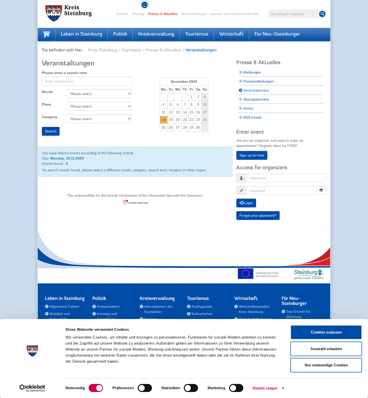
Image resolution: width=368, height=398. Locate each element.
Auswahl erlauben (326, 349)
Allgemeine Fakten (64, 306)
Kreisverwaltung (156, 34)
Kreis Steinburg (102, 50)
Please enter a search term (64, 73)
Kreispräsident (108, 306)
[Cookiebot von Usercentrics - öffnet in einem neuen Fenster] (32, 388)
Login (248, 203)
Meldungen (252, 72)
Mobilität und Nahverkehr (60, 316)
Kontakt (122, 14)
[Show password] (321, 190)
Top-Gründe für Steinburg (298, 314)
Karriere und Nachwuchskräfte (234, 14)
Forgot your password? (258, 215)
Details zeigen (265, 388)
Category (49, 117)
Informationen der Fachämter (158, 309)
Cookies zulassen (326, 332)
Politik (120, 34)
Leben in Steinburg (81, 34)
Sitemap (138, 14)
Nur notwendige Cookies (326, 365)
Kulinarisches (202, 314)
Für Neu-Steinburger (277, 34)
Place (46, 104)
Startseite (131, 50)
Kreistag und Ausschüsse (107, 316)
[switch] (145, 388)
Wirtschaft (231, 34)
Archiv (248, 108)
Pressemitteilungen (258, 81)
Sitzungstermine (256, 99)
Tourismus (196, 34)
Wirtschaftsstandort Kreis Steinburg (254, 309)
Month (47, 92)
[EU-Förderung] (259, 273)
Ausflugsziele (202, 306)
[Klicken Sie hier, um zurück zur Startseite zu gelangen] (46, 34)
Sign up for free (252, 155)
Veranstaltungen (194, 14)
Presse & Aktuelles (162, 14)
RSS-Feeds (252, 117)
